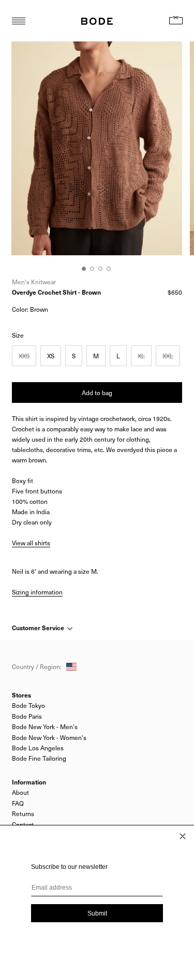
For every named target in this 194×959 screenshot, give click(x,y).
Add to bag (97, 392)
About (20, 792)
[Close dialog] (182, 836)
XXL (167, 355)
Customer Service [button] (39, 627)
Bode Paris (27, 716)
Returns (23, 813)
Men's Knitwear (34, 281)
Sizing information (37, 592)
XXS (24, 355)
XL (141, 355)
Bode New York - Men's (45, 726)
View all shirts (31, 542)
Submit (97, 913)
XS (50, 355)
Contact (23, 824)
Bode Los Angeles (38, 747)
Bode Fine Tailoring (39, 758)
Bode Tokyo (28, 705)
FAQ (18, 803)
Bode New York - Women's (49, 737)
